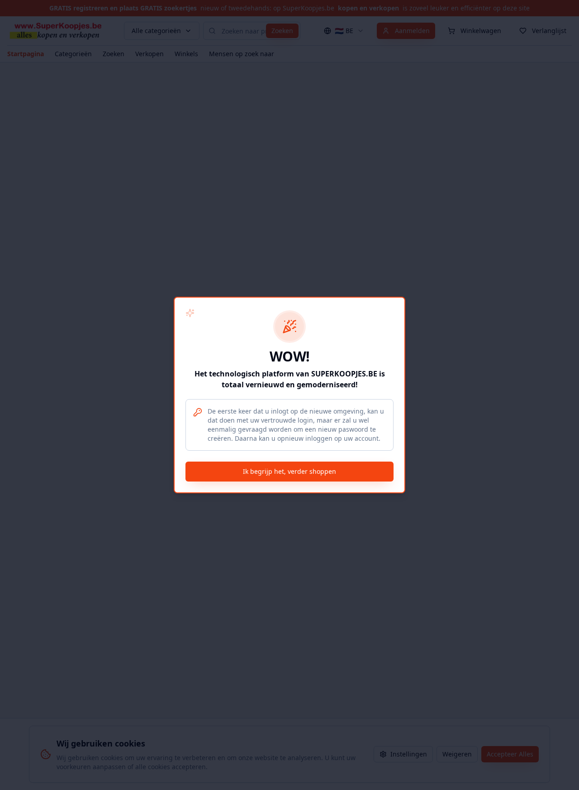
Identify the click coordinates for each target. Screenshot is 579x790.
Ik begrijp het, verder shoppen (289, 471)
